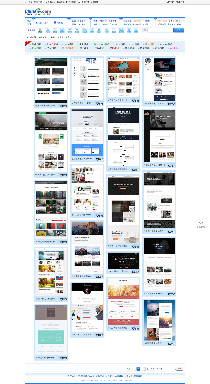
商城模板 (149, 44)
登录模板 (51, 48)
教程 (179, 24)
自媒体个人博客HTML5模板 (154, 294)
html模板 (120, 44)
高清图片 (81, 20)
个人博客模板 (65, 37)
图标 (74, 24)
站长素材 (43, 37)
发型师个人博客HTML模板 (154, 165)
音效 (95, 24)
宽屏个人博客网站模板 (45, 357)
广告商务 (100, 376)
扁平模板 (84, 48)
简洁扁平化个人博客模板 (81, 276)
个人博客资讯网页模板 (153, 103)
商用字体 (112, 20)
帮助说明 (138, 376)
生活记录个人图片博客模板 (81, 215)
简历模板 (128, 20)
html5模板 (52, 44)
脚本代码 (137, 24)
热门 (178, 20)
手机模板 (36, 44)
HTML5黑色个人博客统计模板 (118, 272)
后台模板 (36, 48)
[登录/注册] (180, 2)
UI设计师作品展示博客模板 (81, 335)
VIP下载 (170, 2)
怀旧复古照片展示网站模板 (45, 175)
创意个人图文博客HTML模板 (82, 159)
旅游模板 (159, 48)
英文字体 (113, 24)
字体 (95, 20)
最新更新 (172, 24)
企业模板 (83, 44)
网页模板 (128, 24)
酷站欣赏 (162, 24)
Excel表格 (162, 20)
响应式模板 (68, 48)
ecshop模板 (166, 44)
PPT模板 (146, 20)
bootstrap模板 (102, 44)
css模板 (135, 44)
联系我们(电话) (87, 376)
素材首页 (29, 22)
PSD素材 (81, 24)
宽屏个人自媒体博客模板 (45, 242)
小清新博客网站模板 (152, 343)
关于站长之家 (74, 376)
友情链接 (119, 376)
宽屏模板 (99, 48)
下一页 (150, 368)
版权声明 (110, 376)
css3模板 (68, 44)
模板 (53, 37)
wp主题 (174, 48)
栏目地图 (129, 376)
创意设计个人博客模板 (117, 246)
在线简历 (137, 20)
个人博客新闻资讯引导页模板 (117, 100)
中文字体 (103, 20)
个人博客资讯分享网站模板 (81, 103)
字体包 (171, 20)
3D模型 (146, 24)
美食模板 (129, 48)
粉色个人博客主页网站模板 (117, 328)
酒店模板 (144, 48)
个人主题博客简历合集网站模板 (45, 106)
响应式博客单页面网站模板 (117, 169)
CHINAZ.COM (105, 380)
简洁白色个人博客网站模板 (45, 299)
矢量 (74, 20)
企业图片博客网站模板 (153, 231)
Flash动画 (103, 24)
